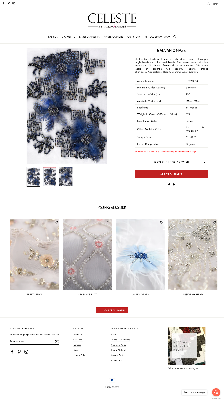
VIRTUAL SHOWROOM (157, 37)
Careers (77, 344)
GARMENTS (68, 37)
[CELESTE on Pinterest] (19, 352)
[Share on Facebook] (169, 184)
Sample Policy (118, 355)
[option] (67, 106)
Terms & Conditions (120, 339)
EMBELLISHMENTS (89, 37)
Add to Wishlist (171, 174)
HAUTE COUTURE (113, 37)
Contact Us (116, 360)
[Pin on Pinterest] (173, 184)
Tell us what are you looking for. (183, 368)
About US (77, 334)
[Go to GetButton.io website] (216, 399)
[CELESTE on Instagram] (26, 352)
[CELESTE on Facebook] (12, 352)
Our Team (78, 339)
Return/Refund (118, 350)
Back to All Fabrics (114, 310)
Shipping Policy (118, 344)
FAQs (113, 334)
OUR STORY (133, 37)
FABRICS (53, 37)
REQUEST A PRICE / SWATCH (171, 161)
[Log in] (208, 3)
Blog (75, 350)
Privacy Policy (79, 355)
